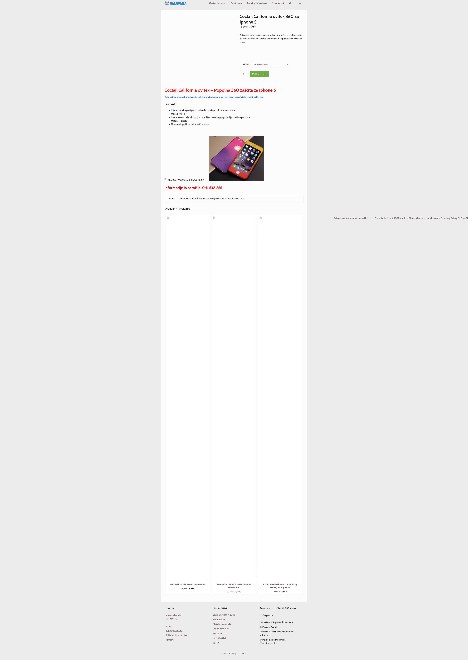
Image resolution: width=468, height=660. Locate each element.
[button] (299, 3)
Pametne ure (236, 3)
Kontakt (169, 639)
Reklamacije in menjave (177, 635)
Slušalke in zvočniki (222, 624)
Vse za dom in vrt (221, 628)
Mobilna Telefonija (217, 3)
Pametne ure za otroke (257, 3)
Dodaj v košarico (259, 74)
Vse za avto (218, 633)
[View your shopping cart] (290, 3)
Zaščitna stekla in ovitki (224, 615)
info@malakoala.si (174, 615)
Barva (246, 64)
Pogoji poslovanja (174, 630)
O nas (168, 626)
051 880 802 (172, 618)
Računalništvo (219, 638)
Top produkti (278, 3)
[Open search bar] (295, 3)
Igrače (216, 642)
